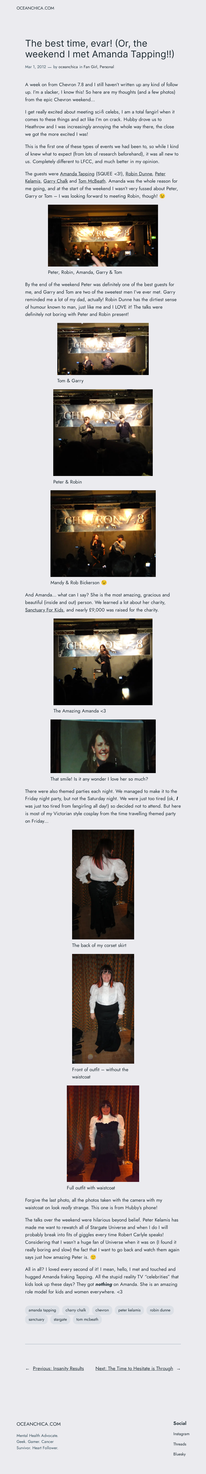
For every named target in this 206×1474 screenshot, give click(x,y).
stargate (60, 1319)
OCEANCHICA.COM (35, 8)
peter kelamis (129, 1310)
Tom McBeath (92, 180)
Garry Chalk (55, 180)
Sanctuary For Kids (44, 609)
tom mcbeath (87, 1319)
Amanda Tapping (77, 173)
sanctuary (36, 1319)
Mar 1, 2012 (35, 67)
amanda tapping (42, 1310)
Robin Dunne (139, 173)
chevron (102, 1310)
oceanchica (68, 67)
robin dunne (160, 1310)
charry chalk (76, 1310)
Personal (107, 67)
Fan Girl (90, 67)
